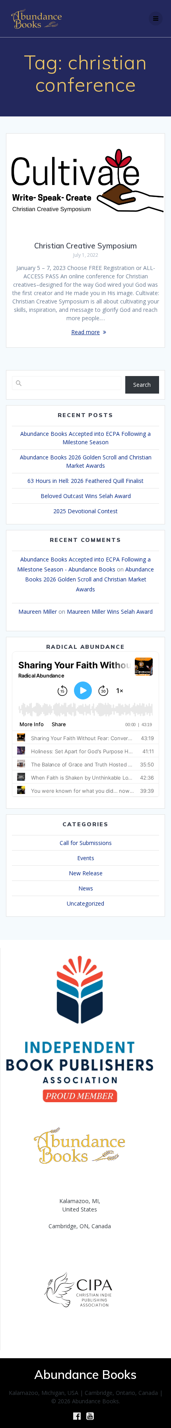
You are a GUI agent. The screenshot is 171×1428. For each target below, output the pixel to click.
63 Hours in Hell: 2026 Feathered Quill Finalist (85, 481)
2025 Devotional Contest (85, 511)
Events (85, 858)
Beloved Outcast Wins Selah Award (86, 496)
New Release (86, 873)
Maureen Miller (37, 611)
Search (142, 384)
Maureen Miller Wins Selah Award (110, 611)
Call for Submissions (86, 843)
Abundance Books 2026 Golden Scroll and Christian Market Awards (89, 579)
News (85, 888)
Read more (85, 332)
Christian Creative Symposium (85, 245)
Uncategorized (85, 903)
